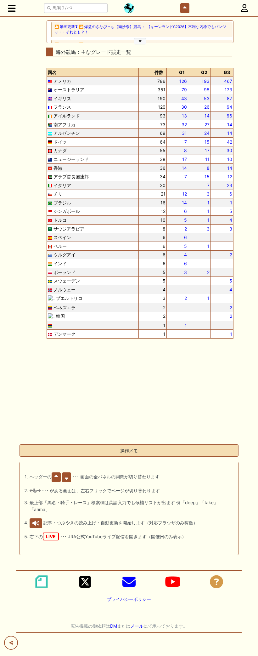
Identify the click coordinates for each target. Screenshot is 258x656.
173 (228, 89)
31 (184, 133)
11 (207, 159)
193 (206, 81)
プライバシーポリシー (129, 599)
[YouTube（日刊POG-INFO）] (172, 581)
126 (183, 81)
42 (229, 142)
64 (229, 107)
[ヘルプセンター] (216, 581)
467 (228, 81)
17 (207, 150)
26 (207, 107)
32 (184, 124)
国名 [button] (52, 72)
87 (229, 98)
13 (184, 115)
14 (207, 115)
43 (184, 98)
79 (184, 89)
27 (207, 124)
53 (207, 98)
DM (113, 626)
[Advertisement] (129, 395)
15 (207, 142)
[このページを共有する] (11, 643)
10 (229, 159)
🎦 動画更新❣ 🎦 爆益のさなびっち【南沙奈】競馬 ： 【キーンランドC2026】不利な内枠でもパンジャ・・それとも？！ (140, 29)
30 (184, 107)
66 (229, 115)
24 (207, 133)
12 (229, 176)
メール (136, 626)
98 (207, 89)
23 (229, 185)
